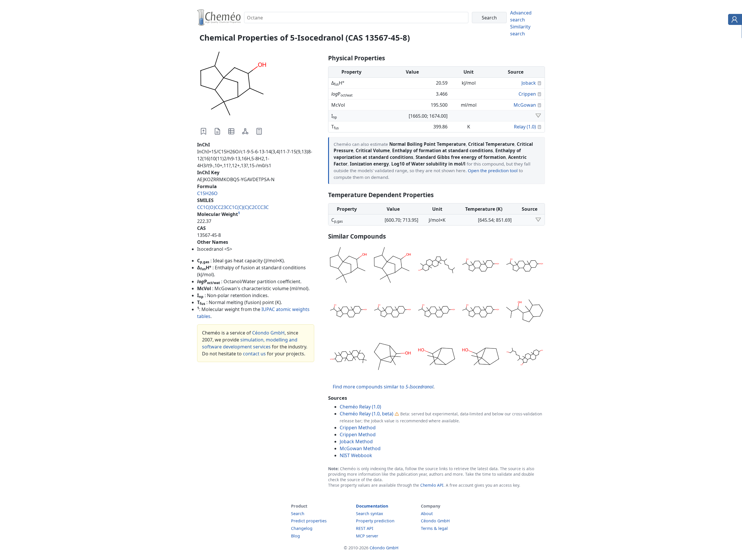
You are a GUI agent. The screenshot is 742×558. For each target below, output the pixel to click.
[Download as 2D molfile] (245, 131)
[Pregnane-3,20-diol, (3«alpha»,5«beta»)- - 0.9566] (480, 266)
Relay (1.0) (525, 126)
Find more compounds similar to (383, 386)
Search (297, 513)
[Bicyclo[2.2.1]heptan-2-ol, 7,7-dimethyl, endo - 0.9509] (480, 357)
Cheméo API (431, 485)
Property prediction (375, 521)
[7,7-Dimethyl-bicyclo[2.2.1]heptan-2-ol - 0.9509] (436, 357)
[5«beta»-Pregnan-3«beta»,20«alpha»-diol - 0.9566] (480, 311)
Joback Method (356, 441)
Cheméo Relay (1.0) (360, 406)
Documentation (372, 506)
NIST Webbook (356, 455)
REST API (364, 528)
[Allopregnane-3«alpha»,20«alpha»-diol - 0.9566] (436, 311)
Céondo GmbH (268, 333)
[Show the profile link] (733, 20)
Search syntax (369, 513)
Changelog (301, 528)
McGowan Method (360, 448)
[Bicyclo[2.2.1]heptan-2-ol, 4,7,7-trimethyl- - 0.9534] (392, 357)
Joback (528, 83)
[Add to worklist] (203, 131)
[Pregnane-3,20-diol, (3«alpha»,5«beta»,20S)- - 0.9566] (348, 311)
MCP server (367, 536)
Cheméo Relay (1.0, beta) (366, 413)
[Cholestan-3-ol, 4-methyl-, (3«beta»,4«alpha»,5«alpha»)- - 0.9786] (436, 266)
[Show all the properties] (538, 116)
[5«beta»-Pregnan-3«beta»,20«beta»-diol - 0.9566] (524, 266)
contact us (254, 353)
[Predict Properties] (259, 131)
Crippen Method (358, 427)
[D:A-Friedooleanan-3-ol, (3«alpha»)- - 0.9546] (348, 357)
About (427, 513)
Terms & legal (434, 528)
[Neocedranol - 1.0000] (392, 266)
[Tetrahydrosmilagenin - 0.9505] (524, 357)
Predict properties (309, 521)
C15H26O (207, 193)
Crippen (527, 94)
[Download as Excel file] (231, 131)
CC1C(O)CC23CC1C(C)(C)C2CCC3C (233, 207)
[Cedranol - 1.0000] (348, 266)
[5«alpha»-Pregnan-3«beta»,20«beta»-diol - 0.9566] (392, 311)
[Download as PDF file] (217, 131)
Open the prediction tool (493, 170)
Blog (295, 536)
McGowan (525, 105)
